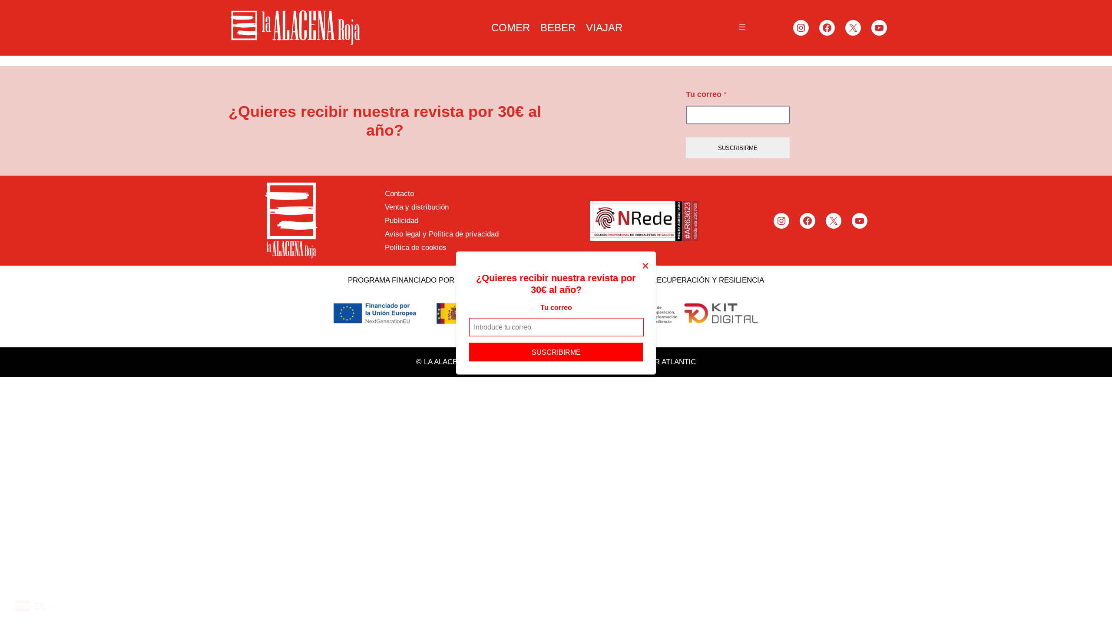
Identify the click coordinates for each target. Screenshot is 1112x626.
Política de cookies (416, 247)
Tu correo (556, 307)
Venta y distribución (417, 207)
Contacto (399, 194)
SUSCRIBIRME (556, 352)
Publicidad (401, 220)
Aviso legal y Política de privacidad (442, 234)
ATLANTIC (679, 362)
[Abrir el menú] (742, 27)
